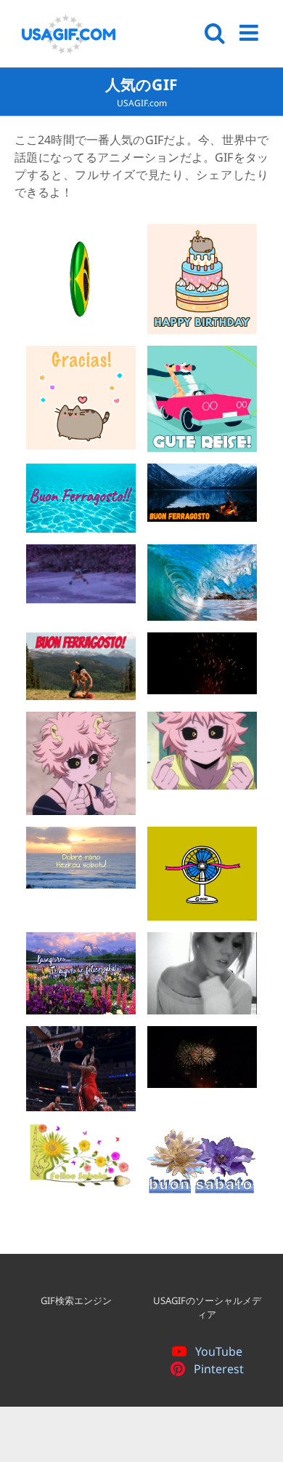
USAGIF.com (142, 103)
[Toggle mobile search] (215, 33)
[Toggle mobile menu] (250, 33)
